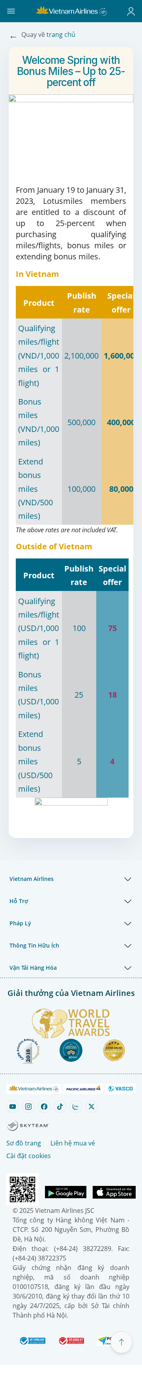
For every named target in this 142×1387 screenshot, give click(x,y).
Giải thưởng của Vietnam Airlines (71, 993)
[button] (11, 11)
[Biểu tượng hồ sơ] (131, 11)
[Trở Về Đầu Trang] (121, 1342)
